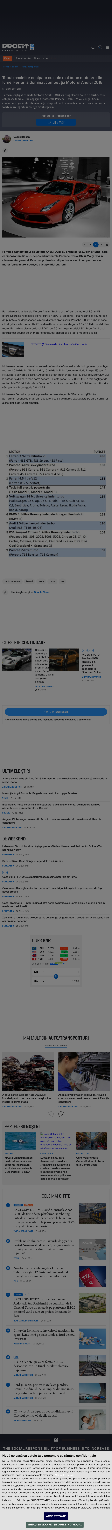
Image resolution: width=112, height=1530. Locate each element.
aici (14, 1500)
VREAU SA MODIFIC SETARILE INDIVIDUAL (54, 1524)
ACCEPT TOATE (56, 1516)
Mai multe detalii (64, 1475)
